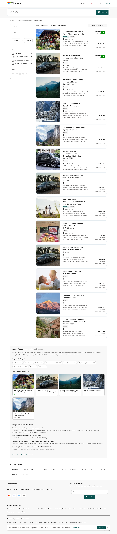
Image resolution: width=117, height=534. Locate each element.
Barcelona (39, 522)
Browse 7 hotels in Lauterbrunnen (22, 455)
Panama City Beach (60, 509)
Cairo (66, 522)
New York (31, 522)
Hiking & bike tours (20, 367)
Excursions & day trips (21, 60)
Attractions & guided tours (21, 57)
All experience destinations (78, 522)
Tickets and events (20, 63)
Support (49, 489)
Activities (17, 53)
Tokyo (32, 509)
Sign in (108, 3)
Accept (101, 528)
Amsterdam (54, 522)
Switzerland (19, 20)
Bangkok (50, 509)
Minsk (89, 509)
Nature (33, 367)
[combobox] (96, 25)
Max (25, 37)
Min (13, 37)
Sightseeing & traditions (87, 363)
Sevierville (26, 509)
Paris (19, 522)
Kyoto (74, 509)
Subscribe (89, 497)
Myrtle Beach (82, 509)
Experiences (28, 20)
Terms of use (24, 489)
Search (104, 12)
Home (12, 20)
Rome (9, 522)
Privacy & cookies (38, 489)
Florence (46, 522)
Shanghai (18, 509)
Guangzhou (10, 512)
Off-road (42, 367)
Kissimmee (10, 509)
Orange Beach (97, 509)
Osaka (38, 509)
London (105, 509)
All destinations (20, 512)
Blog (15, 489)
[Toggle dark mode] (100, 3)
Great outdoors (70, 363)
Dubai (14, 522)
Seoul (69, 509)
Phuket (61, 522)
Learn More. (76, 528)
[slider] (12, 44)
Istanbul (43, 509)
